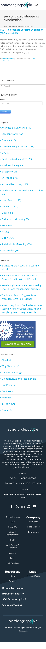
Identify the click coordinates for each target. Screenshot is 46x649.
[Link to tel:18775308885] (36, 5)
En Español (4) (9, 171)
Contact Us (7, 410)
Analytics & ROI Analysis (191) (17, 127)
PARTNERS (7, 397)
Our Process (8, 384)
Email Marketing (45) (12, 165)
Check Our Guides (12, 604)
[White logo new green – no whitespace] (23, 619)
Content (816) (9, 140)
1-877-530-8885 (27, 478)
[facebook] (11, 506)
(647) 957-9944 (34, 483)
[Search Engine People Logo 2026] (16, 2)
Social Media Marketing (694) (17, 244)
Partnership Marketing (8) (15, 219)
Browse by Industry (13, 593)
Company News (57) (12, 133)
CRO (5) (5, 152)
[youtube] (34, 506)
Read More (4, 61)
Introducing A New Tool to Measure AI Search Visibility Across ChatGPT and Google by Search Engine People (22, 309)
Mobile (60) (7, 212)
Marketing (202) (10, 206)
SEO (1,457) (8, 237)
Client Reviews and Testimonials (19, 378)
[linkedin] (23, 506)
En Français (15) (10, 177)
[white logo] (23, 427)
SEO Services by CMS (14, 599)
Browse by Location (13, 588)
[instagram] (28, 506)
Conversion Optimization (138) (18, 146)
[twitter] (17, 506)
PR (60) (5, 231)
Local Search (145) (11, 200)
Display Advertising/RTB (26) (17, 158)
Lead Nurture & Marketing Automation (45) (22, 192)
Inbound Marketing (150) (15, 184)
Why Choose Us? (10, 366)
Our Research (9, 391)
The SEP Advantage (12, 372)
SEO (33, 58)
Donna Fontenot (8, 58)
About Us (6, 359)
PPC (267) (7, 225)
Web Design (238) (11, 250)
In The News (8, 403)
